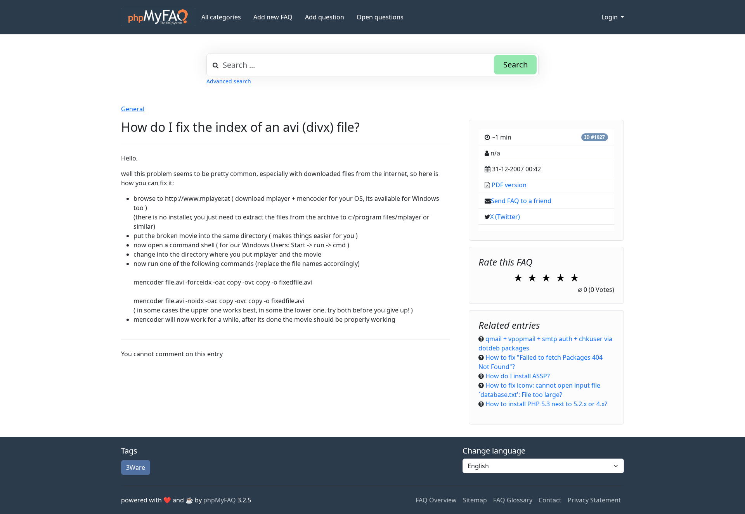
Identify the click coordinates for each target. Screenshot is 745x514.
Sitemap (475, 500)
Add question (324, 17)
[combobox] (372, 64)
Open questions (380, 17)
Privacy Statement (594, 500)
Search (515, 64)
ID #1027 (594, 137)
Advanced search (228, 81)
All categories (221, 17)
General (132, 109)
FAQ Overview (436, 500)
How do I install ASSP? (517, 376)
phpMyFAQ (219, 500)
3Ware (135, 467)
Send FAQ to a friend (521, 201)
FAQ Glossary (512, 500)
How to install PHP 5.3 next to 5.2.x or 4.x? (546, 404)
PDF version (509, 185)
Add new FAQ (273, 17)
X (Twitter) (505, 216)
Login (610, 17)
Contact (550, 500)
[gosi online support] (158, 17)
